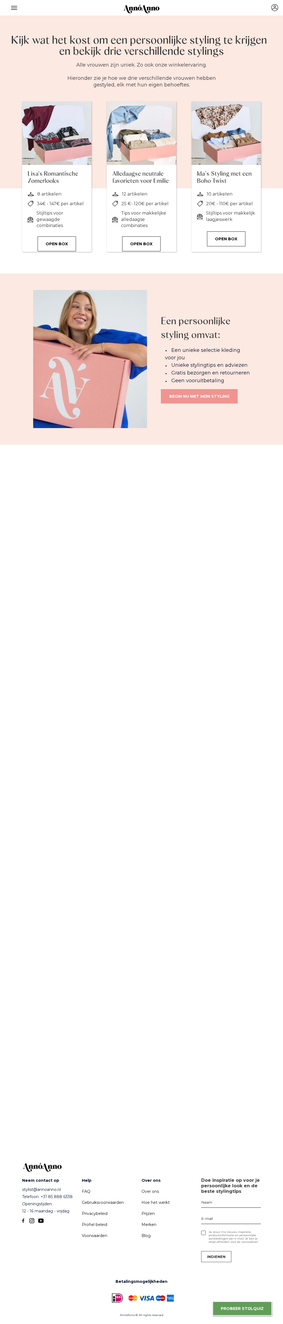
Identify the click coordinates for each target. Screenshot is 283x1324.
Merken (149, 1224)
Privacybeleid (95, 1213)
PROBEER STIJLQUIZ (242, 1308)
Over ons (150, 1191)
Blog (146, 1235)
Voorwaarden (94, 1235)
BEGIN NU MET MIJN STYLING (199, 396)
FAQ (86, 1191)
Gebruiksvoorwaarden (103, 1202)
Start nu (52, 624)
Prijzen (148, 1213)
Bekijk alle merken (63, 974)
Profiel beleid (94, 1224)
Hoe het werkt (156, 1202)
